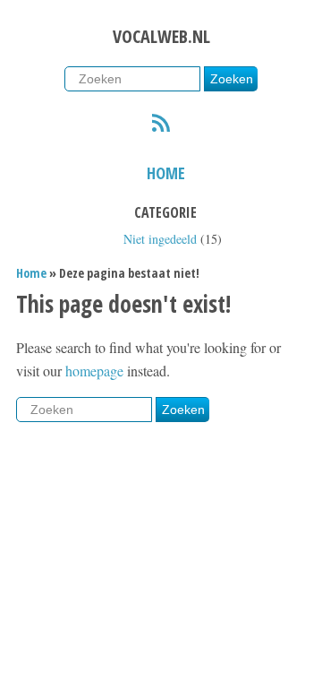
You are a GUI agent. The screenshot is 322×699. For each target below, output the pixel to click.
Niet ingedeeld (160, 238)
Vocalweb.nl (161, 36)
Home (166, 173)
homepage (94, 370)
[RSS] (161, 125)
